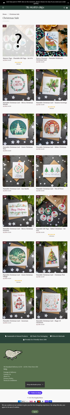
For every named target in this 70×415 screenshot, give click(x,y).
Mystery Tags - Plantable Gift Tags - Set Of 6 (18, 58)
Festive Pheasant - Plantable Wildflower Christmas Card (49, 59)
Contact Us (7, 374)
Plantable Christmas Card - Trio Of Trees (49, 189)
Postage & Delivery (10, 372)
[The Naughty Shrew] (35, 7)
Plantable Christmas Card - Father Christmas (51, 147)
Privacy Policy (8, 378)
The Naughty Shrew (37, 397)
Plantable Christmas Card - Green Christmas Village (18, 275)
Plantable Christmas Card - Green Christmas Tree (18, 148)
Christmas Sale (14, 14)
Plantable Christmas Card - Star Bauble (16, 189)
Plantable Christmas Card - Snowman (15, 321)
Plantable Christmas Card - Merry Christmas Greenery (18, 229)
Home (5, 14)
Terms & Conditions (10, 380)
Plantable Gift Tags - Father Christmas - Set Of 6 (51, 229)
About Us (7, 376)
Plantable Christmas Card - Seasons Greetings (51, 103)
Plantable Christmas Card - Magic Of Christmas (48, 321)
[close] (68, 3)
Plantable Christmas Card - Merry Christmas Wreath (18, 103)
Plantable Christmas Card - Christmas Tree (50, 275)
